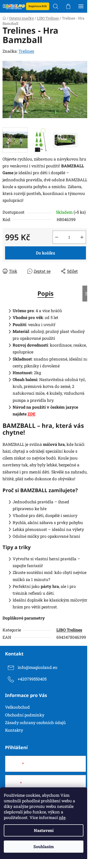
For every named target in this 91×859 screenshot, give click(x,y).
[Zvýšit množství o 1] (82, 237)
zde (62, 817)
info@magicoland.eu (37, 667)
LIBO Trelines (69, 629)
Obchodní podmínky (24, 714)
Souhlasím (43, 846)
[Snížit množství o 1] (56, 237)
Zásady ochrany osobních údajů (35, 722)
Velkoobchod (17, 707)
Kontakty (14, 730)
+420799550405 (32, 679)
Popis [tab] (45, 293)
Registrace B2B (38, 6)
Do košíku (45, 252)
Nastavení (44, 830)
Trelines (26, 51)
